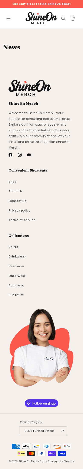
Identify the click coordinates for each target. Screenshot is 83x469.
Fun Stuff (16, 295)
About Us (16, 191)
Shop (12, 182)
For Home (16, 285)
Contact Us (17, 201)
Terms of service (22, 220)
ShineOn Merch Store (33, 461)
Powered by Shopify (61, 461)
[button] (8, 18)
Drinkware (16, 256)
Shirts (13, 247)
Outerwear (17, 276)
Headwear (16, 266)
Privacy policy (19, 210)
